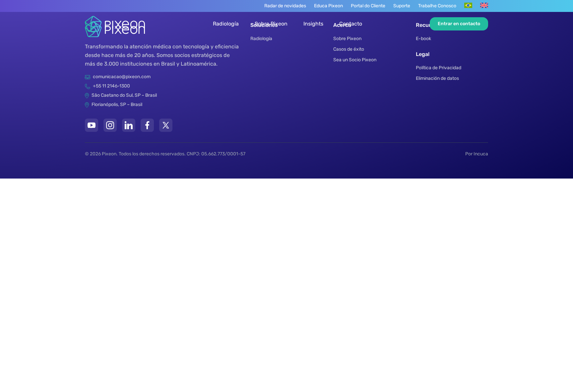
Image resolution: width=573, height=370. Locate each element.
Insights (313, 24)
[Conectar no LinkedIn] (128, 125)
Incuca (481, 154)
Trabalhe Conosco (437, 6)
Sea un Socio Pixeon (354, 60)
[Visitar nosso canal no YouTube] (91, 125)
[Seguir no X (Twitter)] (165, 125)
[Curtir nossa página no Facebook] (147, 125)
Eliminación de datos (437, 78)
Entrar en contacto (459, 23)
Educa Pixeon (328, 6)
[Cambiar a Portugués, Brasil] (468, 5)
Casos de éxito (348, 49)
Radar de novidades (285, 6)
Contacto (350, 24)
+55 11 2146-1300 (111, 86)
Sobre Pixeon (271, 24)
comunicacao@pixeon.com (122, 76)
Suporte (401, 6)
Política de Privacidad (438, 68)
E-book (423, 38)
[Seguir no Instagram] (110, 125)
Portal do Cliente (368, 6)
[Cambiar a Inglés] (484, 5)
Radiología (226, 24)
